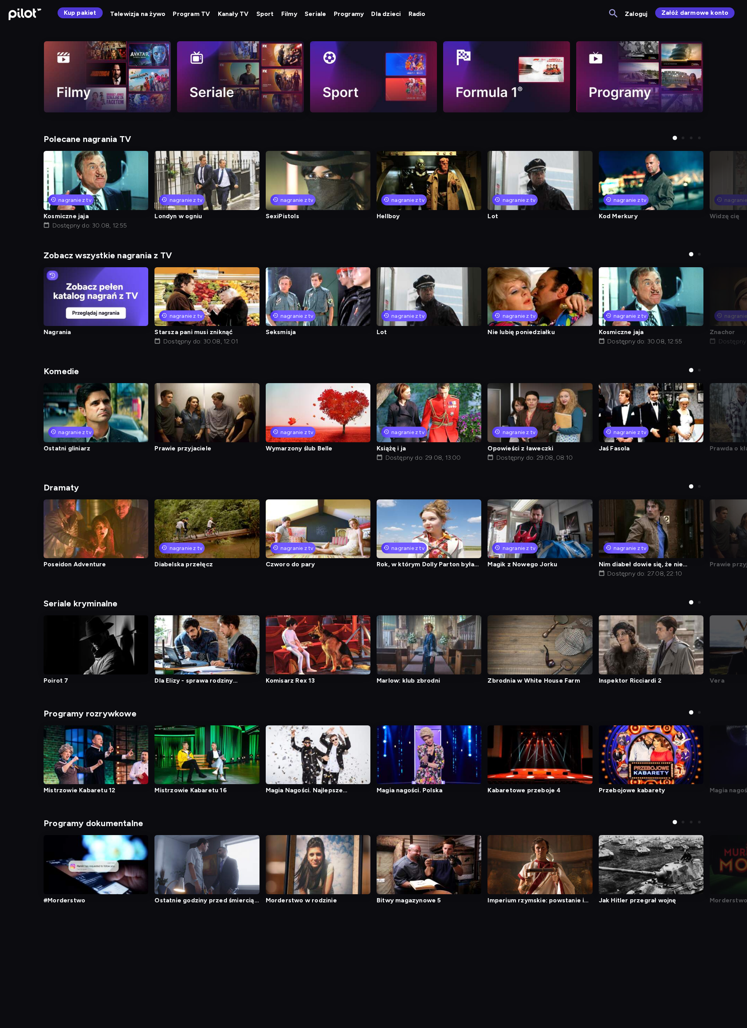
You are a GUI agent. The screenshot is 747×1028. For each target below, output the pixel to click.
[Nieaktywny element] (107, 76)
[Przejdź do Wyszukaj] (613, 14)
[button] (675, 138)
